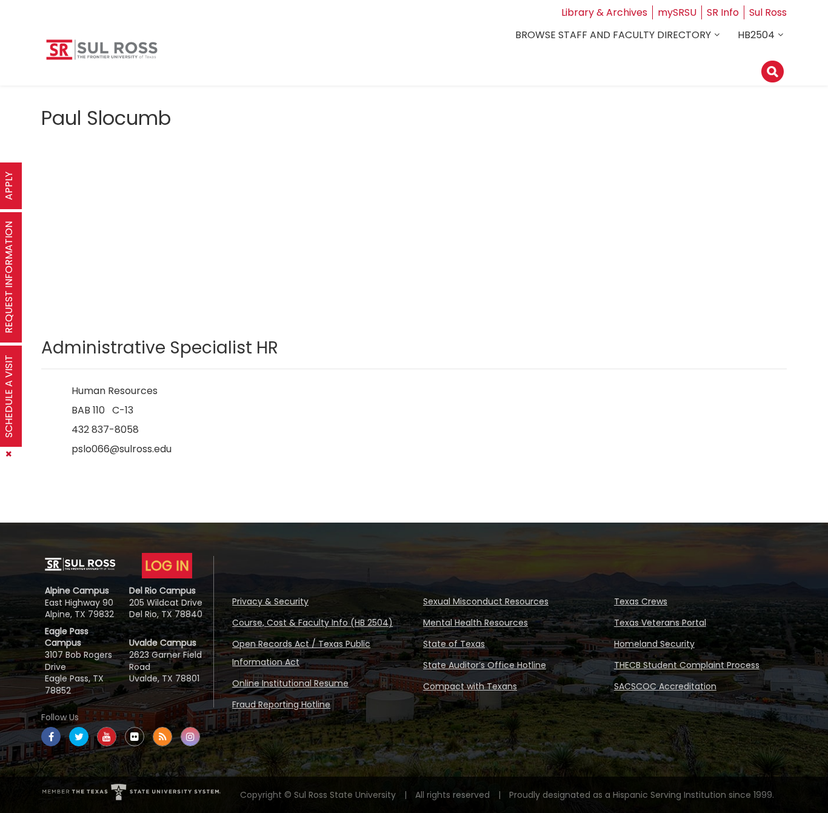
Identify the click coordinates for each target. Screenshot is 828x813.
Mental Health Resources (475, 623)
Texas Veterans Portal (660, 623)
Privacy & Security (270, 601)
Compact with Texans (470, 686)
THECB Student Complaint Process (687, 665)
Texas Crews (640, 601)
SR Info (723, 12)
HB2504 (756, 35)
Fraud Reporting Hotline (281, 704)
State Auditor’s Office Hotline (484, 665)
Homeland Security (654, 644)
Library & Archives (604, 12)
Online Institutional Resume (290, 683)
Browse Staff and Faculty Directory (613, 35)
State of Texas (454, 644)
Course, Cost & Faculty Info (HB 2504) (312, 623)
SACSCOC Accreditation (665, 686)
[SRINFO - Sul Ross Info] (101, 54)
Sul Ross (768, 12)
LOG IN (167, 565)
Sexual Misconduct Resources (486, 601)
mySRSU (677, 12)
